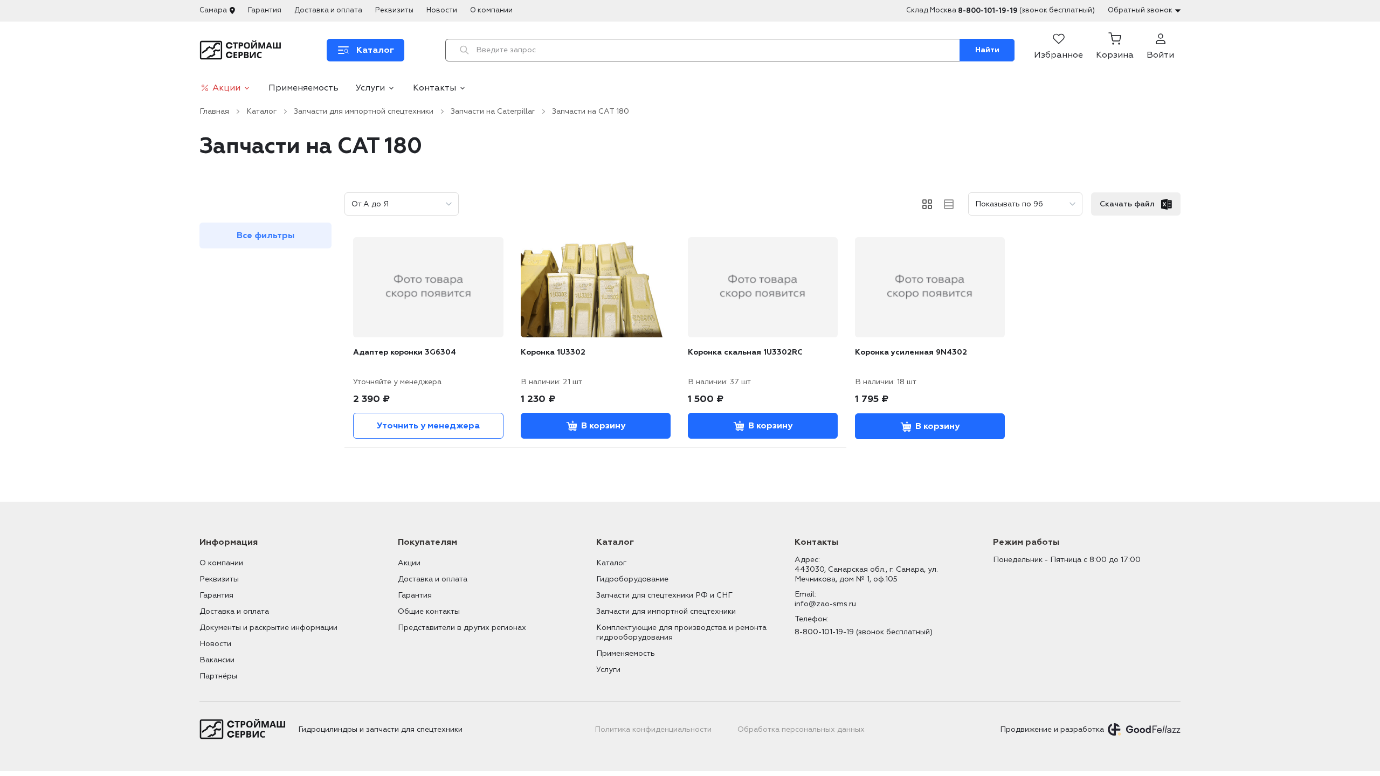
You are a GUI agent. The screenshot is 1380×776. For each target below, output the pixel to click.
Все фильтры (265, 235)
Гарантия (264, 10)
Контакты (434, 87)
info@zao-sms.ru (825, 603)
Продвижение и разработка (1052, 729)
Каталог (261, 111)
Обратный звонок (1140, 10)
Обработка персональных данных (801, 729)
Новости (441, 10)
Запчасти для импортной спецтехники (363, 111)
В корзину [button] (603, 425)
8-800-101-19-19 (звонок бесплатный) (864, 631)
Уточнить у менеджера (428, 425)
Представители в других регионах (462, 627)
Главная (214, 111)
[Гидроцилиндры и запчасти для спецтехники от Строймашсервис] (242, 50)
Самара (213, 10)
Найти (987, 49)
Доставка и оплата (328, 10)
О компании (491, 10)
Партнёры (218, 676)
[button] (1114, 50)
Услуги (370, 87)
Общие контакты (429, 611)
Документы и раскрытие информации (268, 627)
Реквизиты (394, 10)
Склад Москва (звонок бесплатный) (1000, 10)
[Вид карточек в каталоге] (927, 204)
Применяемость (303, 87)
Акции (226, 87)
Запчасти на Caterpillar (493, 111)
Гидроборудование (632, 579)
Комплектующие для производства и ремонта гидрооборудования (681, 632)
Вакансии (216, 659)
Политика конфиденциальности (653, 729)
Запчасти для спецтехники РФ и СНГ (664, 595)
